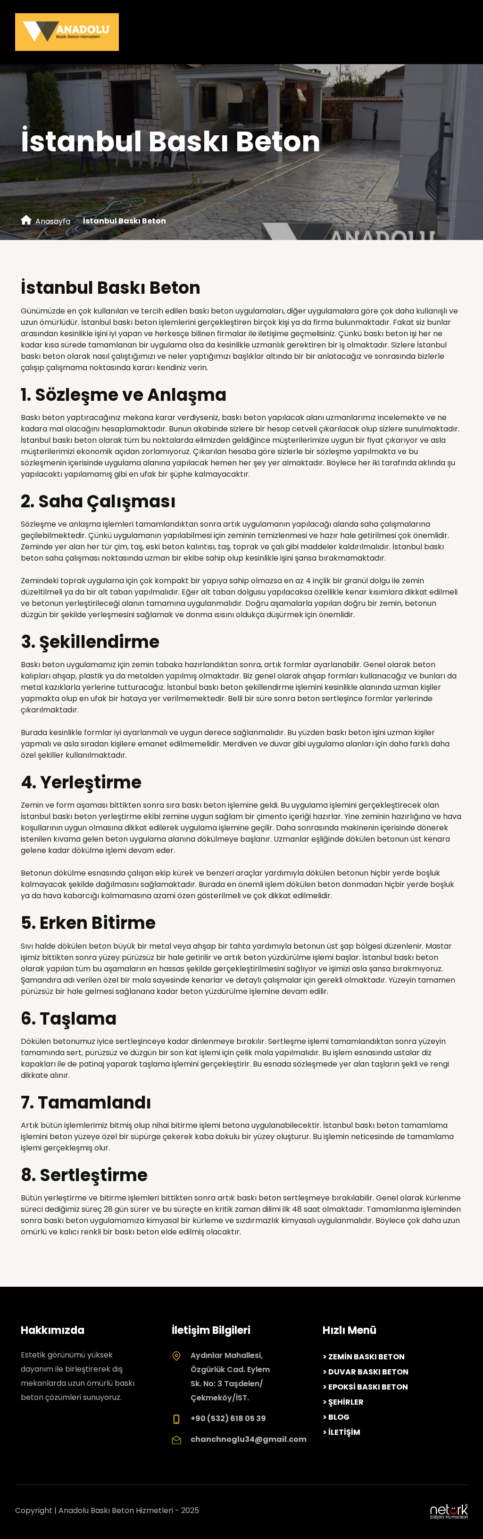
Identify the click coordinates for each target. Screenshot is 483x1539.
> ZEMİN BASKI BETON (364, 1356)
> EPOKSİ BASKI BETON (365, 1387)
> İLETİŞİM (341, 1432)
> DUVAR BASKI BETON (365, 1371)
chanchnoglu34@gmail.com (249, 1439)
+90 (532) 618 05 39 (228, 1418)
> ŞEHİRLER (343, 1402)
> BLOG (336, 1417)
